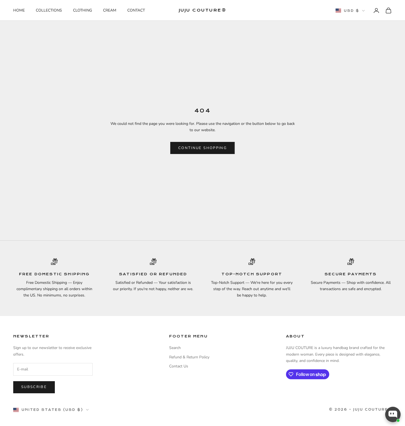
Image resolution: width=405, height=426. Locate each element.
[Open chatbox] (393, 414)
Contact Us (178, 366)
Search (175, 347)
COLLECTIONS (49, 10)
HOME (19, 10)
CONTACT (136, 10)
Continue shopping (202, 147)
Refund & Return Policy (189, 357)
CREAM (109, 10)
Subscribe (34, 386)
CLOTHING (82, 10)
